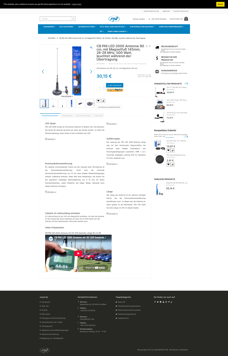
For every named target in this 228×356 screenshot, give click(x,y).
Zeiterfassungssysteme (127, 314)
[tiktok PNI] (171, 302)
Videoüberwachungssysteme (129, 306)
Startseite (51, 38)
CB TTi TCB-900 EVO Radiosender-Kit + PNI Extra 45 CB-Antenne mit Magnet (177, 87)
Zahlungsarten (47, 326)
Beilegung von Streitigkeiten (52, 338)
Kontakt (45, 310)
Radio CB (121, 302)
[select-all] (170, 137)
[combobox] (57, 19)
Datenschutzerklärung (50, 334)
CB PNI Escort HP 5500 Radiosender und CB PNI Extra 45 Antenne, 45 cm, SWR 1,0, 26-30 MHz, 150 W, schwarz (177, 113)
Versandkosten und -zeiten (52, 322)
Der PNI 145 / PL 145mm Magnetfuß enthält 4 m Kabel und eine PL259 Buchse (177, 141)
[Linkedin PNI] (160, 302)
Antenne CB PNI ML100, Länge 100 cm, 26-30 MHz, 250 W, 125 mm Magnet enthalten (177, 183)
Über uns (45, 306)
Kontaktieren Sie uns (151, 11)
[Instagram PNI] (166, 302)
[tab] (50, 115)
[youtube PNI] (163, 302)
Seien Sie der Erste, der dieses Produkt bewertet (127, 64)
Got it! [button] (220, 4)
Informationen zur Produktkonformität (109, 107)
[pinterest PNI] (169, 302)
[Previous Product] (147, 46)
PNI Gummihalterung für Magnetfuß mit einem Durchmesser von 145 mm (177, 155)
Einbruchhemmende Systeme (129, 310)
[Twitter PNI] (158, 302)
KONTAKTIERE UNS (176, 19)
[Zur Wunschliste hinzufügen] (168, 150)
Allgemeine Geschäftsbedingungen (55, 330)
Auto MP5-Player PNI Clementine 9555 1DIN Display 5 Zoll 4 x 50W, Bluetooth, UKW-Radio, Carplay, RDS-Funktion (177, 100)
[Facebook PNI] (155, 302)
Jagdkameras (123, 318)
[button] (91, 49)
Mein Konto (46, 314)
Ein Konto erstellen (180, 11)
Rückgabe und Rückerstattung (53, 318)
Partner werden (139, 19)
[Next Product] (150, 46)
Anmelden (166, 11)
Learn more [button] (76, 4)
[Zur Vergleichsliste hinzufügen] (173, 150)
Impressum (46, 302)
